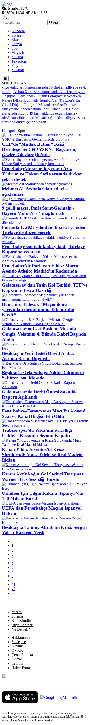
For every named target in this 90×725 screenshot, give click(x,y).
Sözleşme (19, 642)
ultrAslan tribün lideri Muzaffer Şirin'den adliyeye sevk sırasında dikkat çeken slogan (43, 120)
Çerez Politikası (23, 655)
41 (13, 584)
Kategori (8, 131)
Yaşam (17, 612)
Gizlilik (17, 646)
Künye (17, 659)
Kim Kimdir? (22, 621)
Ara (55, 22)
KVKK (17, 650)
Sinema (17, 616)
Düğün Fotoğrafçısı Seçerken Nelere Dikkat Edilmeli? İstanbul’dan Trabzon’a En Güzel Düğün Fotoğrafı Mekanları (41, 100)
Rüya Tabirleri (22, 625)
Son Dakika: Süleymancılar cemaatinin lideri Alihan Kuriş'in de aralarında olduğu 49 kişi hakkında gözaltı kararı (40, 109)
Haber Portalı (22, 668)
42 (13, 589)
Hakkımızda (21, 637)
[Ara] (5, 17)
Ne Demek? (21, 629)
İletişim (17, 663)
